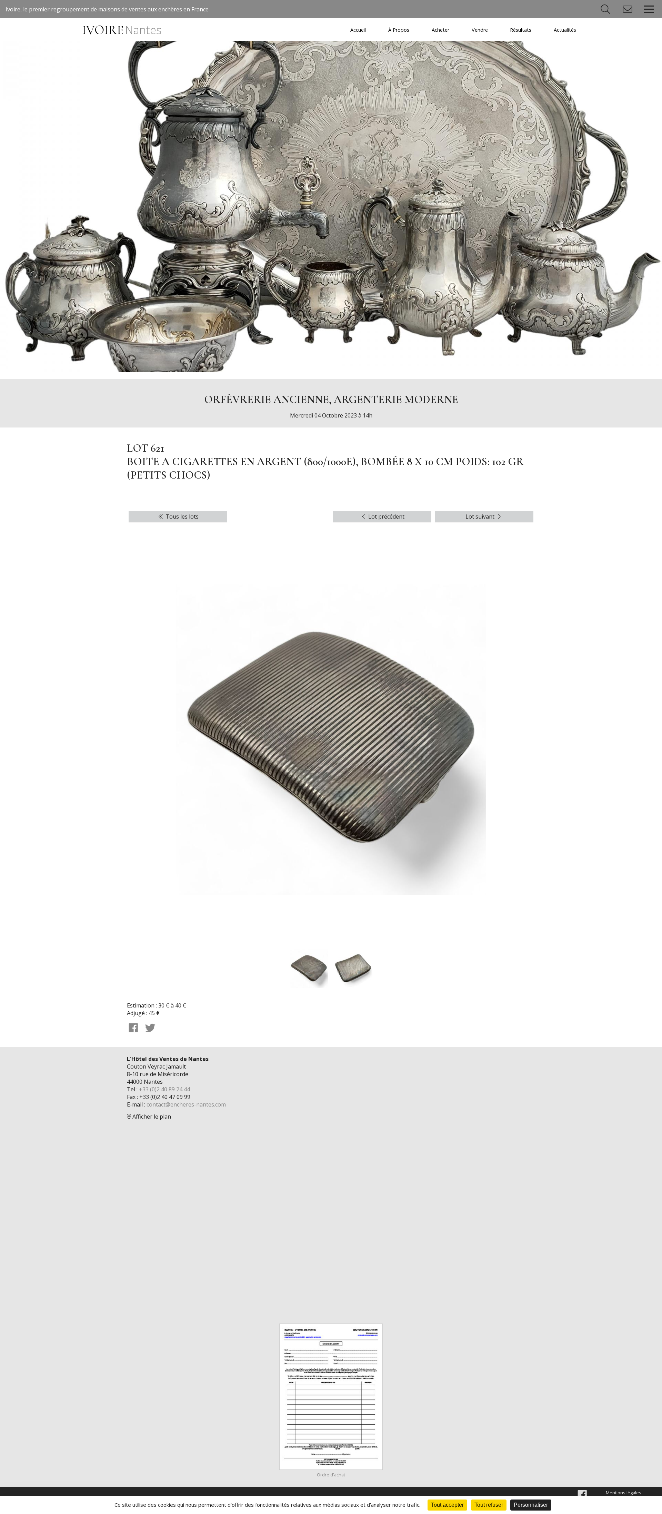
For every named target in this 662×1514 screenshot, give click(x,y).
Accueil (358, 30)
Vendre (480, 30)
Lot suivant (480, 516)
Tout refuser (488, 1505)
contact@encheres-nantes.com (186, 1104)
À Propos (398, 30)
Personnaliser (531, 1505)
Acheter (440, 30)
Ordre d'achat (331, 1475)
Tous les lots (181, 516)
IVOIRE (121, 30)
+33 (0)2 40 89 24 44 (164, 1089)
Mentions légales (623, 1493)
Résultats (520, 30)
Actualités (565, 30)
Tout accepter (447, 1505)
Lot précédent (385, 516)
